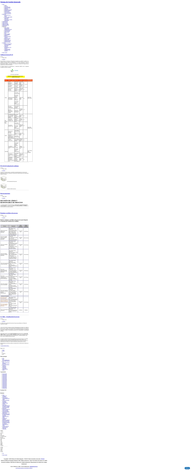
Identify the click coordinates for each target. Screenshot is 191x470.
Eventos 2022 (4, 377)
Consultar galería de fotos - (5, 345)
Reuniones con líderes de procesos (9, 213)
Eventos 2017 (4, 381)
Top (3, 453)
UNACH (42, 458)
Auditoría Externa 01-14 (6, 54)
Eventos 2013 (4, 385)
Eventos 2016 (4, 382)
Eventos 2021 (4, 378)
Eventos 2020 (4, 379)
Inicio (3, 358)
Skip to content (4, 52)
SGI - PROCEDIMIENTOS (5, 360)
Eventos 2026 (4, 373)
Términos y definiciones (4, 366)
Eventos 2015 (4, 383)
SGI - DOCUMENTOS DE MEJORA (5, 363)
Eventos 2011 (4, 387)
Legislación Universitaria (4, 368)
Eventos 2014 (4, 384)
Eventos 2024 (4, 375)
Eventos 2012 (4, 386)
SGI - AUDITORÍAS (5, 364)
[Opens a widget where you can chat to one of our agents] (187, 468)
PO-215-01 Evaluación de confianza (9, 166)
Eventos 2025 (4, 374)
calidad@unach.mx (34, 466)
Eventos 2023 (4, 376)
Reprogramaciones (5, 193)
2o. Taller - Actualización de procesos (9, 316)
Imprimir (3, 59)
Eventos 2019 (4, 380)
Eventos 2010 (4, 388)
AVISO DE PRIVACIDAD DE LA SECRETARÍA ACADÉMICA (24, 468)
